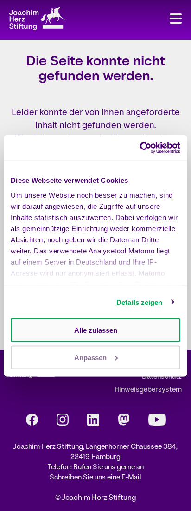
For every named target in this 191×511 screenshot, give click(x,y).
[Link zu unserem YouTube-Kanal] (157, 420)
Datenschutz (162, 377)
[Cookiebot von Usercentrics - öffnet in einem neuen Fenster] (139, 148)
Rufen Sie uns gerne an (108, 467)
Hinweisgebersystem (148, 390)
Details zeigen (139, 302)
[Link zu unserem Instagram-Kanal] (63, 420)
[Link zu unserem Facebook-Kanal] (32, 420)
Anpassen (90, 357)
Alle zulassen (95, 330)
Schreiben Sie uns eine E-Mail (95, 477)
